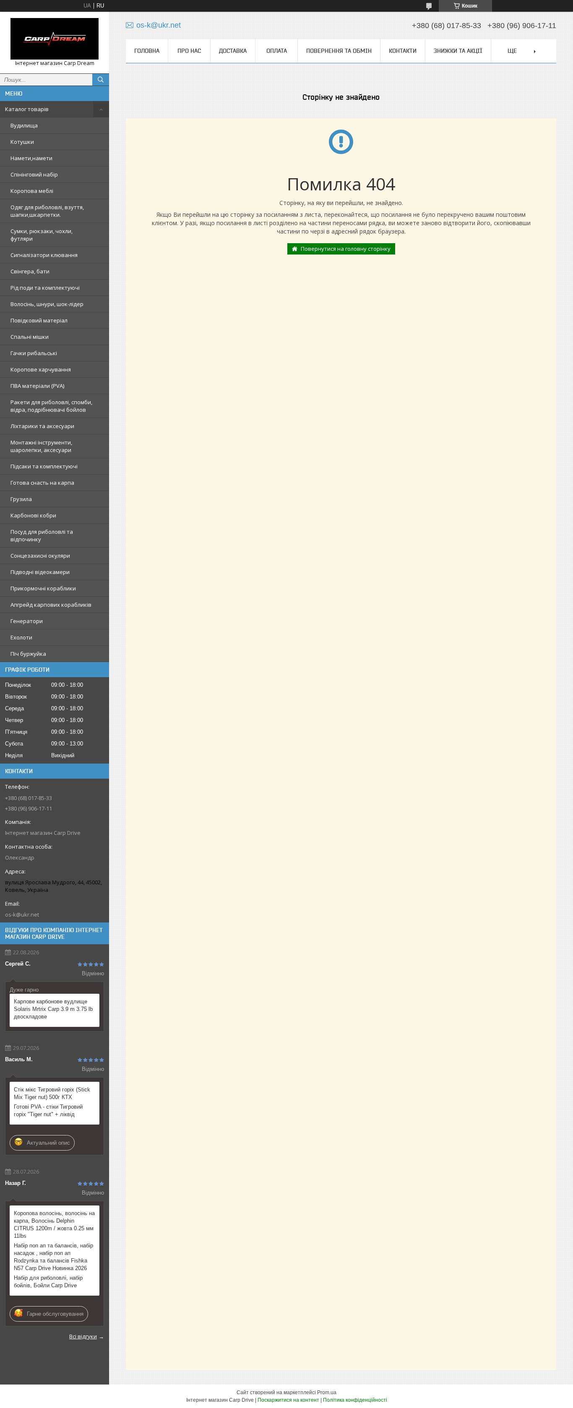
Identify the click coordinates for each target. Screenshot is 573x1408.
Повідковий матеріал (39, 320)
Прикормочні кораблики (43, 588)
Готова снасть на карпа (42, 482)
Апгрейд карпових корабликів (50, 604)
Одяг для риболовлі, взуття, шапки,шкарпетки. (47, 210)
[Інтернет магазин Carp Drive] (54, 39)
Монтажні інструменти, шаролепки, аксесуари (41, 446)
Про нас (189, 50)
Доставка (233, 50)
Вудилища (24, 125)
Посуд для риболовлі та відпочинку (41, 535)
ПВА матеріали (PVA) (37, 386)
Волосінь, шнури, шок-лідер (46, 304)
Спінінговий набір (34, 174)
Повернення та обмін (339, 50)
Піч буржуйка (28, 653)
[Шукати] (100, 79)
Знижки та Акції (458, 50)
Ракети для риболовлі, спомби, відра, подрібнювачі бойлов (51, 405)
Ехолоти (21, 637)
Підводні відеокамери (40, 572)
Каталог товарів (27, 109)
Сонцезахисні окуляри (40, 555)
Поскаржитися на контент (288, 1400)
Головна (146, 50)
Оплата (276, 50)
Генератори (26, 621)
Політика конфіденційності (355, 1400)
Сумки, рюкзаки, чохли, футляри (41, 234)
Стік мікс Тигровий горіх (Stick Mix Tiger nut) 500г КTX (52, 1093)
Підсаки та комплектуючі (44, 466)
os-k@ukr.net (22, 914)
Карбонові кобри (33, 515)
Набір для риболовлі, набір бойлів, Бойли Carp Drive (48, 1282)
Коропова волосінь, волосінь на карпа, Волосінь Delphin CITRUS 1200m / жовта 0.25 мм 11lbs (54, 1224)
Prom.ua (326, 1392)
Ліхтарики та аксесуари (42, 426)
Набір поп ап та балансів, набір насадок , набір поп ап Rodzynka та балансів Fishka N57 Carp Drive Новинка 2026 (53, 1256)
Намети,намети (31, 158)
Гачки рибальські (33, 353)
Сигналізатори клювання (44, 255)
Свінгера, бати (29, 271)
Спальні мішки (29, 336)
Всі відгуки (83, 1336)
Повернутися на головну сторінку (346, 248)
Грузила (21, 499)
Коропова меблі (31, 191)
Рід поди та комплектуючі (45, 287)
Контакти (403, 50)
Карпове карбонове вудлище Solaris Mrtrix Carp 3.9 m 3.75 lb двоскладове (53, 1009)
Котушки (22, 141)
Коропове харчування (40, 369)
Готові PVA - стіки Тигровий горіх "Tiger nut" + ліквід (48, 1110)
